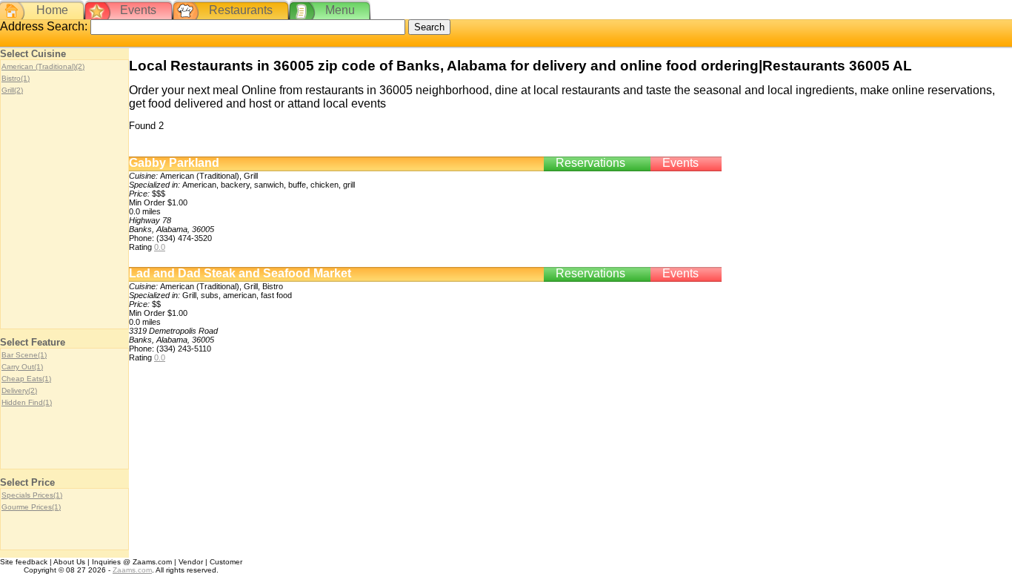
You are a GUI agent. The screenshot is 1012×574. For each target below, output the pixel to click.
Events (138, 10)
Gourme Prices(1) (31, 507)
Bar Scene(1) (24, 355)
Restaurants (241, 10)
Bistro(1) (15, 78)
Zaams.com (132, 570)
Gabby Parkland (174, 162)
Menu (340, 10)
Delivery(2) (19, 390)
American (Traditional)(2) (42, 66)
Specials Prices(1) (31, 495)
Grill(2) (12, 90)
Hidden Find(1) (26, 402)
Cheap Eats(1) (26, 379)
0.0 (159, 247)
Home (52, 10)
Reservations (590, 162)
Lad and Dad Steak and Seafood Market (240, 273)
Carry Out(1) (22, 367)
